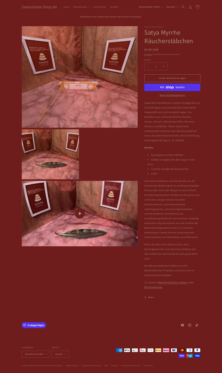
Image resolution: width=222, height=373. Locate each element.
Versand (148, 54)
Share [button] (151, 297)
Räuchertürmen (153, 287)
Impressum (148, 365)
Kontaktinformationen (130, 365)
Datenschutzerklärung (91, 365)
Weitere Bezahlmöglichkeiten (172, 95)
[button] (82, 6)
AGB (106, 365)
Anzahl (147, 60)
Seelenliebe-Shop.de (37, 365)
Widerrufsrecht (72, 365)
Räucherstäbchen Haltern (173, 282)
